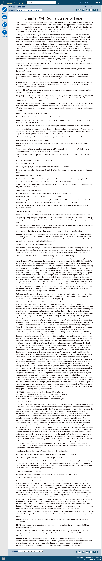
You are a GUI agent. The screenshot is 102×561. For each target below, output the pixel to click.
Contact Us (98, 557)
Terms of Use (79, 557)
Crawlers (98, 2)
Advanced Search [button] (85, 2)
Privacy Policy (89, 557)
